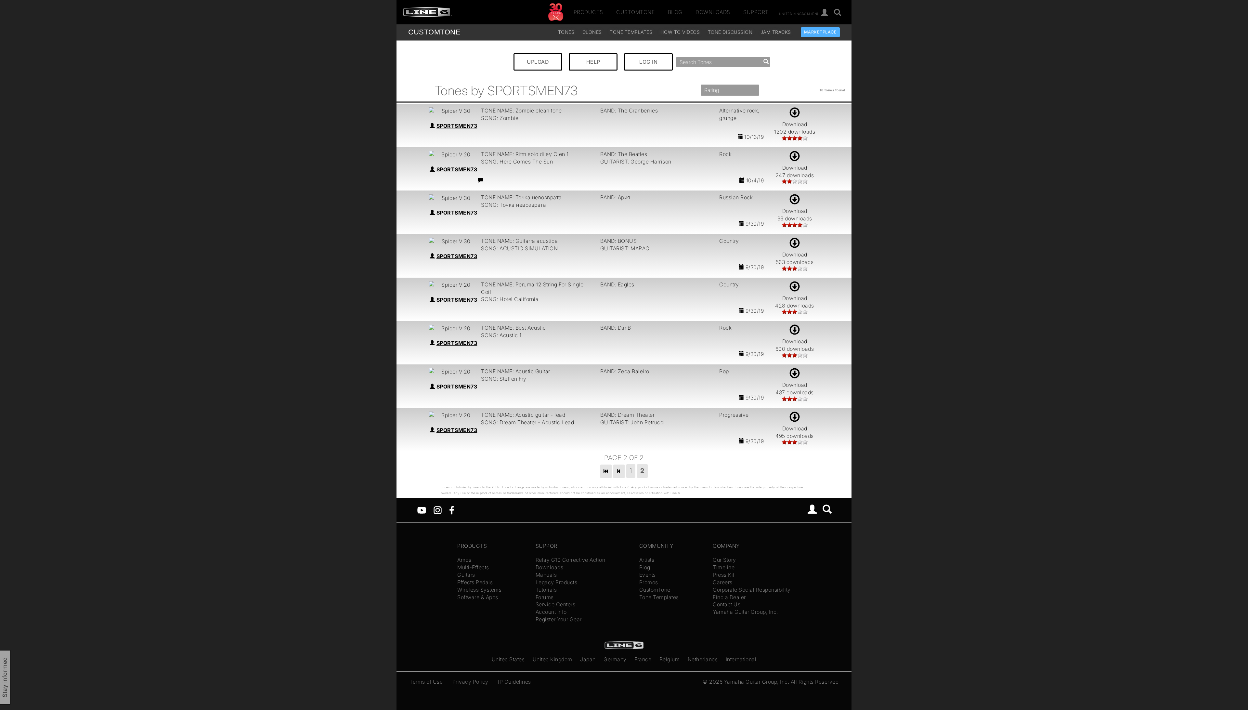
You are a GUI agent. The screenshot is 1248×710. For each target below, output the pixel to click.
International (741, 659)
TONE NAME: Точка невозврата (521, 197)
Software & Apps (477, 597)
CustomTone (635, 12)
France (642, 659)
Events (647, 575)
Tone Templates (631, 32)
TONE (434, 32)
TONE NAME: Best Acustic (513, 327)
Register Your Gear (559, 619)
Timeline (723, 567)
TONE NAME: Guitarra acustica (519, 241)
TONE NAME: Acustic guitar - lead (523, 415)
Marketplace (820, 32)
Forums (545, 597)
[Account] (824, 12)
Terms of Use (426, 681)
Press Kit (723, 575)
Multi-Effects (473, 567)
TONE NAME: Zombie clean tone (521, 110)
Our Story (724, 560)
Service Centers (556, 604)
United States (508, 659)
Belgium (669, 659)
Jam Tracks (775, 32)
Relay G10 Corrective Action (570, 560)
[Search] (837, 12)
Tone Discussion (730, 32)
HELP (593, 62)
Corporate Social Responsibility (752, 589)
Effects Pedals (475, 582)
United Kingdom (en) (798, 13)
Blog (675, 12)
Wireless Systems (479, 589)
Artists (647, 560)
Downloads (713, 12)
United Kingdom (552, 659)
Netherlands (703, 659)
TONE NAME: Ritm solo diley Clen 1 (525, 154)
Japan (588, 659)
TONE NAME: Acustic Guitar (515, 371)
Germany (615, 659)
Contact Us (726, 604)
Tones (566, 32)
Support (756, 12)
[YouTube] (421, 509)
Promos (648, 582)
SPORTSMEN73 (456, 126)
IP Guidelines (514, 681)
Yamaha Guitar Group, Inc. (745, 612)
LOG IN (648, 62)
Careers (723, 582)
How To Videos (680, 32)
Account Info (551, 612)
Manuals (546, 575)
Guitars (466, 575)
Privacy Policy (470, 681)
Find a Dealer (729, 597)
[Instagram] (437, 509)
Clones (592, 32)
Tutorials (546, 589)
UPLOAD (538, 62)
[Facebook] (451, 509)
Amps (464, 560)
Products (588, 12)
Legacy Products (557, 582)
